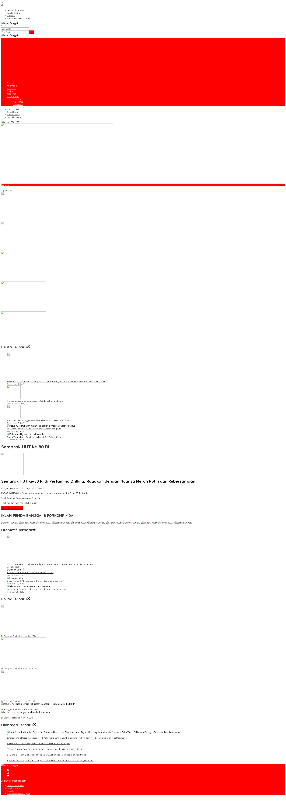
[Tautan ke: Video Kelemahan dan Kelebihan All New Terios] (14, 569)
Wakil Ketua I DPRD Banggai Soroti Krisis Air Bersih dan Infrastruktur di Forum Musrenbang (45, 633)
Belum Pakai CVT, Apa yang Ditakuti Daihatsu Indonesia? (35, 581)
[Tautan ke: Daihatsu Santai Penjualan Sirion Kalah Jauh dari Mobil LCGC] (28, 586)
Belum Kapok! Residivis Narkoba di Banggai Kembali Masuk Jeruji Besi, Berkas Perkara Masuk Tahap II (51, 280)
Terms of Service (15, 785)
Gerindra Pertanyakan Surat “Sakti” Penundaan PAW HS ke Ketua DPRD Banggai (41, 698)
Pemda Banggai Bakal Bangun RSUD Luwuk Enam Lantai (35, 401)
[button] (31, 32)
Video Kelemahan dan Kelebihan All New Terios (30, 572)
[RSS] (8, 775)
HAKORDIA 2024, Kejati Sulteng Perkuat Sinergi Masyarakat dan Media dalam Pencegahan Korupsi (56, 381)
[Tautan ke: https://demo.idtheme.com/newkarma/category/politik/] (28, 599)
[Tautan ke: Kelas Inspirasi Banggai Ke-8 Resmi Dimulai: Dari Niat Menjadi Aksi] (14, 417)
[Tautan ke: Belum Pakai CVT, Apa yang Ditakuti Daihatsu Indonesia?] (15, 578)
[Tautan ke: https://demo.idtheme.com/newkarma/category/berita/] (28, 347)
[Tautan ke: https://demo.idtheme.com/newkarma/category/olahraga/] (34, 725)
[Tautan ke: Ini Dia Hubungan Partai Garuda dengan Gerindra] (25, 712)
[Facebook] (8, 770)
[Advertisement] (143, 59)
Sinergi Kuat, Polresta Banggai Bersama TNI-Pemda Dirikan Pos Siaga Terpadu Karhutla (44, 250)
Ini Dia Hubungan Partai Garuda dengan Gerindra (25, 715)
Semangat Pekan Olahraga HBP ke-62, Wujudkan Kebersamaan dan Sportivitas (46, 754)
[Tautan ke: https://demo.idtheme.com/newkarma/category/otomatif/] (34, 530)
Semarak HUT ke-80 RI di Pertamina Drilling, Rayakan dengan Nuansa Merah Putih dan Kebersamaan (51, 188)
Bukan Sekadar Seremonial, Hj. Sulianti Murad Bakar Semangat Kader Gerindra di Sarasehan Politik (50, 706)
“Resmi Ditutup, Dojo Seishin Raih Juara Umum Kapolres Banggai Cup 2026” (44, 749)
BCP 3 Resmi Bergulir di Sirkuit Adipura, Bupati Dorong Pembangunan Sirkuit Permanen (50, 564)
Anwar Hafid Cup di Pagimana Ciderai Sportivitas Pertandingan (38, 743)
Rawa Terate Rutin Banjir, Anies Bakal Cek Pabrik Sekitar (34, 437)
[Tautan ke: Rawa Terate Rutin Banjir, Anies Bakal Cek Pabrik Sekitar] (26, 434)
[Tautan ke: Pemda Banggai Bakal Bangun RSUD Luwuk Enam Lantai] (14, 398)
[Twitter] (8, 773)
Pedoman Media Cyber (18, 793)
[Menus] (2, 2)
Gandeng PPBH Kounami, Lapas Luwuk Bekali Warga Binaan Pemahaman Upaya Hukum (45, 340)
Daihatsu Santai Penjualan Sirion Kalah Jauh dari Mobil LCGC (37, 589)
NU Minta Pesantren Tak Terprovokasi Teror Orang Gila (34, 428)
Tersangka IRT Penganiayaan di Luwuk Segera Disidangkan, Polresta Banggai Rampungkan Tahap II (50, 220)
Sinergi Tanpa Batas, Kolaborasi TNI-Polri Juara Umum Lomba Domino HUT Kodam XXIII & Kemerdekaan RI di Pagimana (67, 737)
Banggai (5, 185)
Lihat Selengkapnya (12, 508)
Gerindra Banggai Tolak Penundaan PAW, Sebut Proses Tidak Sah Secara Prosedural (43, 666)
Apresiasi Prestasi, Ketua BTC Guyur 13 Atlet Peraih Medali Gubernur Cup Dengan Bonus (50, 760)
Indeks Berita (13, 788)
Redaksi (11, 791)
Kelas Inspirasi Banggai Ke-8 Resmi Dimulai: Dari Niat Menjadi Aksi (39, 420)
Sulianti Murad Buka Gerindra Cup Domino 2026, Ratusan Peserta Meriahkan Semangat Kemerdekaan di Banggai (57, 310)
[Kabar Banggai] (9, 23)
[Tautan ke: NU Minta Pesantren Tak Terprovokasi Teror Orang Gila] (41, 425)
